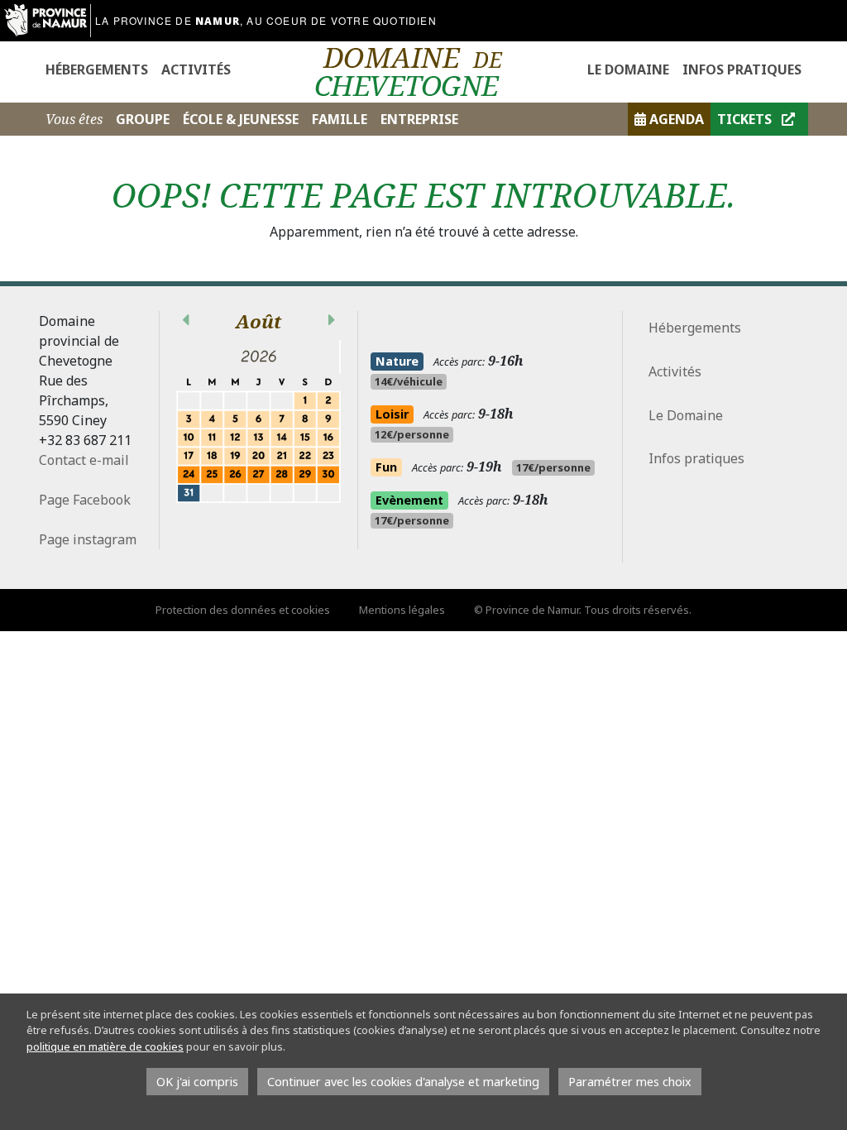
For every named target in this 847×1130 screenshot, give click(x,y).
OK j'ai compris (197, 1081)
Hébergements (96, 69)
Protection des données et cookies (243, 609)
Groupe (143, 119)
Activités (196, 69)
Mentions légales (402, 609)
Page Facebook (85, 500)
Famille (339, 119)
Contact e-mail (84, 460)
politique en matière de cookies (105, 1046)
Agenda (676, 119)
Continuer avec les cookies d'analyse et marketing (403, 1081)
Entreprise (419, 119)
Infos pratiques (742, 69)
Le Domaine (628, 69)
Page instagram (89, 539)
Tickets (746, 119)
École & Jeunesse (241, 119)
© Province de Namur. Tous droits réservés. (582, 609)
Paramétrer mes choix (629, 1081)
